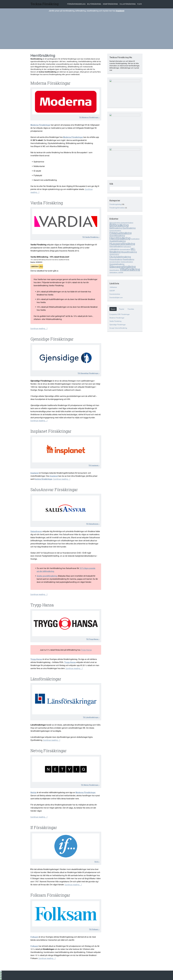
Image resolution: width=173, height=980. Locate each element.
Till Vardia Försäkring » (90, 237)
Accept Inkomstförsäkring (118, 328)
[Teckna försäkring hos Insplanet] (65, 449)
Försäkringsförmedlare (117, 208)
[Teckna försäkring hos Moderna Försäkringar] (65, 101)
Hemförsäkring (110, 4)
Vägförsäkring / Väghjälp (116, 272)
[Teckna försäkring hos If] (65, 846)
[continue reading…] (38, 328)
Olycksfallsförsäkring (120, 256)
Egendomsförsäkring (115, 230)
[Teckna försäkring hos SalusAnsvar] (65, 508)
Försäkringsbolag (76, 4)
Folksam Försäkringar (50, 895)
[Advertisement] (86, 29)
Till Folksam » (94, 929)
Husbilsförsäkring (117, 241)
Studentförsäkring (114, 270)
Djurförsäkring (129, 227)
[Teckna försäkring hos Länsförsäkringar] (65, 699)
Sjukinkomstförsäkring (127, 262)
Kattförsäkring (127, 246)
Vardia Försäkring (46, 202)
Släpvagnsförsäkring (122, 266)
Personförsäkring (115, 259)
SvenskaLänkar (114, 294)
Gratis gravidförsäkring (47, 575)
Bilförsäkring (94, 4)
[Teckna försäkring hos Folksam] (65, 913)
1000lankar (113, 287)
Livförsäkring (114, 249)
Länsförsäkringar (45, 678)
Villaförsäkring (128, 4)
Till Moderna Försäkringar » (89, 117)
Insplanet (120, 10)
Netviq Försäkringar (48, 750)
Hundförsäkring (135, 239)
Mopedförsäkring (129, 251)
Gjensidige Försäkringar (52, 339)
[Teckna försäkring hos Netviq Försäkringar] (65, 769)
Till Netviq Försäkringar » (90, 785)
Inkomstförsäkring (116, 246)
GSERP (112, 290)
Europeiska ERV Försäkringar (119, 314)
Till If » (96, 862)
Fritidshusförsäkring (120, 233)
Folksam (34, 936)
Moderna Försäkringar (50, 83)
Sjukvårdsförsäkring (116, 264)
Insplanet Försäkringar (50, 431)
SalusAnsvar (36, 531)
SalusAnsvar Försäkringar (54, 489)
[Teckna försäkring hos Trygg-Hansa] (65, 623)
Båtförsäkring (115, 227)
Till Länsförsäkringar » (91, 717)
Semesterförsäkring (114, 262)
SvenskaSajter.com (116, 297)
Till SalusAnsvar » (92, 524)
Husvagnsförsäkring (122, 243)
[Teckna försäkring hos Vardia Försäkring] (65, 221)
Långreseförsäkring (124, 249)
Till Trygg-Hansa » (92, 639)
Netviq (33, 792)
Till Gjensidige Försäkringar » (88, 373)
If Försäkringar (43, 827)
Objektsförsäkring (114, 254)
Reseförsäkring (128, 259)
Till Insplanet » (94, 465)
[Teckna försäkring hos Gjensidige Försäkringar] (65, 357)
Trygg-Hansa (42, 604)
